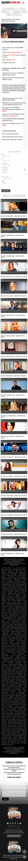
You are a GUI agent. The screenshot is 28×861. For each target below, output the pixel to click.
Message (3, 181)
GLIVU (16, 858)
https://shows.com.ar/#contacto (15, 52)
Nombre (2, 154)
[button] (23, 2)
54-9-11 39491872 (12, 55)
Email (2, 158)
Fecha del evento (4, 167)
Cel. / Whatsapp (4, 163)
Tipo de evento (4, 172)
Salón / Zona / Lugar (5, 176)
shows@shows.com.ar (10, 60)
